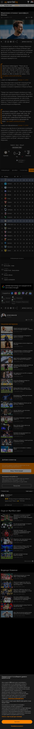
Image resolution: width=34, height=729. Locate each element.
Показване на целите (17, 726)
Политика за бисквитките (16, 698)
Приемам (17, 721)
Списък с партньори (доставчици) (12, 716)
